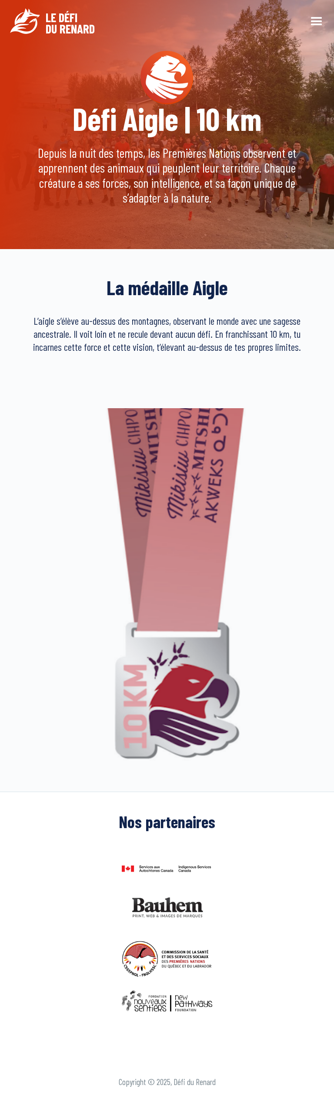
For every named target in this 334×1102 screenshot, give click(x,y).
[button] (316, 21)
